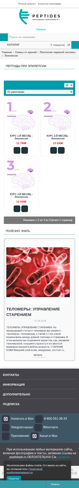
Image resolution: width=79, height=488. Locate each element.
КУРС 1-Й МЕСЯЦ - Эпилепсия (21, 137)
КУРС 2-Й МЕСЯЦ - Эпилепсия (58, 137)
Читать (37, 355)
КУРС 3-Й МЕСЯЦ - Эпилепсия (21, 195)
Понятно (14, 478)
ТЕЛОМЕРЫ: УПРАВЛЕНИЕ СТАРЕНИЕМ (33, 312)
